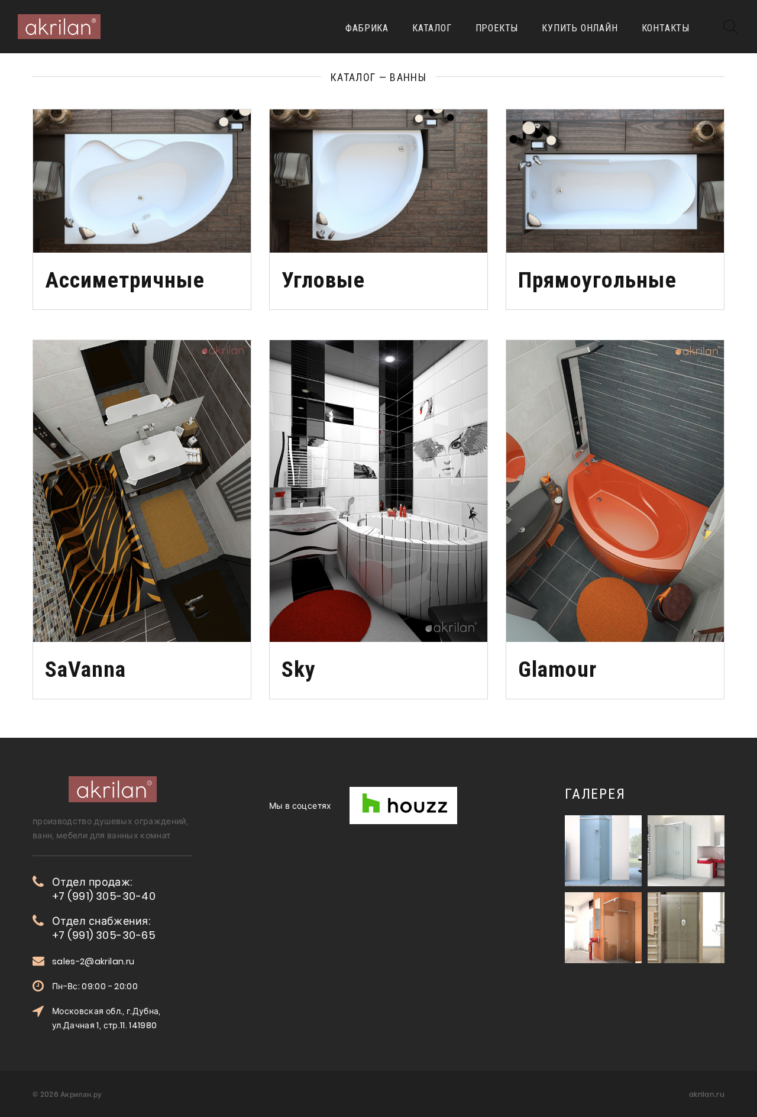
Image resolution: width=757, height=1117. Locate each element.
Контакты (666, 28)
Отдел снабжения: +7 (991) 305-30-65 (104, 928)
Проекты (497, 28)
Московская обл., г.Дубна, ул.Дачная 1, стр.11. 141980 (106, 1018)
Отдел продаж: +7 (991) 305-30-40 (104, 889)
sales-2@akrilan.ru (93, 961)
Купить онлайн (579, 28)
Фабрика (367, 28)
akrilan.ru (706, 1094)
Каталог (432, 28)
